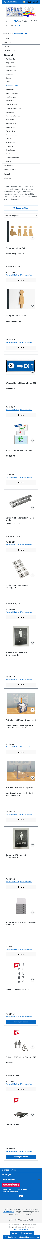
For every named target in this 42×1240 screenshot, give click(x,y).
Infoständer (10, 89)
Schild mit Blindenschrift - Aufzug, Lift (17, 586)
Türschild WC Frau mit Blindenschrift (16, 856)
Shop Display (10, 150)
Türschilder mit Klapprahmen (19, 450)
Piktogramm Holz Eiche (16, 248)
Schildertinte (10, 146)
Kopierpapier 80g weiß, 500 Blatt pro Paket (21, 923)
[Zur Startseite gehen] (21, 12)
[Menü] (6, 21)
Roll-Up (8, 139)
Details (21, 280)
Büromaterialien (12, 85)
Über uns (7, 178)
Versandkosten (8, 1212)
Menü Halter (10, 120)
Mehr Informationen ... (21, 1229)
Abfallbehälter (10, 59)
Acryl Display (10, 63)
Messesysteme (11, 123)
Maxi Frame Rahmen (13, 116)
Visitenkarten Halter (12, 158)
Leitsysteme (10, 112)
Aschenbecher (11, 66)
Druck (6, 47)
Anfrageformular (21, 1022)
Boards (8, 78)
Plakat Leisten (10, 127)
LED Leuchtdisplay (12, 104)
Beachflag (9, 74)
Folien (6, 38)
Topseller (7, 174)
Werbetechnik (9, 51)
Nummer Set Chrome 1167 (17, 990)
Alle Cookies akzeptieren (29, 1237)
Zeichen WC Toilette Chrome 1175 (21, 1057)
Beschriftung (9, 42)
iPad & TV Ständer (12, 93)
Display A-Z (8, 55)
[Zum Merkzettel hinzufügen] (32, 238)
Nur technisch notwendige (21, 1233)
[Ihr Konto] (6, 25)
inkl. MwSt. (20, 21)
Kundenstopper (11, 97)
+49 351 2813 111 (12, 2)
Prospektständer (11, 135)
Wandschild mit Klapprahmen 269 (21, 383)
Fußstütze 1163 (12, 1125)
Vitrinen (8, 161)
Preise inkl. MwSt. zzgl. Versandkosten (19, 275)
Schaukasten (10, 142)
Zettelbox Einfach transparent (19, 787)
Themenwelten (10, 170)
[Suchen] (30, 21)
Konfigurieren (10, 1237)
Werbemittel (8, 165)
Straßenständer (11, 154)
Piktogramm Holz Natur (16, 316)
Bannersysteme (11, 70)
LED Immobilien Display (13, 108)
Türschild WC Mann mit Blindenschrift (16, 654)
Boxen (8, 82)
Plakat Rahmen (11, 131)
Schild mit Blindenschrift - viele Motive (20, 519)
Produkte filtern (22, 208)
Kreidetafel (10, 101)
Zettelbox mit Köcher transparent (21, 720)
